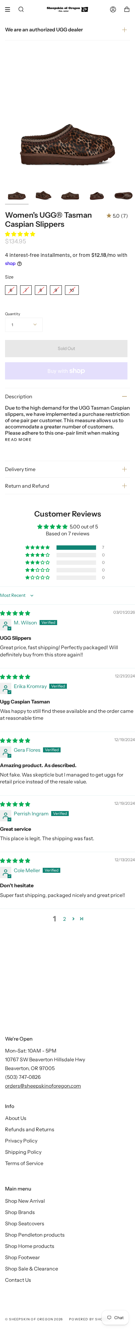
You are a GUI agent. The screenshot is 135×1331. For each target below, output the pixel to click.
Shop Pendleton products (35, 1235)
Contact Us (18, 1280)
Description (18, 396)
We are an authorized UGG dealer (44, 29)
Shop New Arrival (25, 1201)
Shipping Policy (23, 1152)
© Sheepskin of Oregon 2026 (34, 1319)
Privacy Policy (21, 1140)
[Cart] (127, 9)
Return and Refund (27, 486)
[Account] (113, 9)
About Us (15, 1118)
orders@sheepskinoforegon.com (43, 1086)
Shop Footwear (22, 1257)
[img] (15, 613)
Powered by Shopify (90, 1319)
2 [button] (64, 919)
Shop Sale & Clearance (31, 1268)
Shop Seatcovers (24, 1223)
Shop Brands (20, 1212)
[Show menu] (9, 9)
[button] (20, 234)
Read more (18, 440)
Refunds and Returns (29, 1129)
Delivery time (20, 469)
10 (72, 289)
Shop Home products (29, 1246)
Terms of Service (24, 1163)
